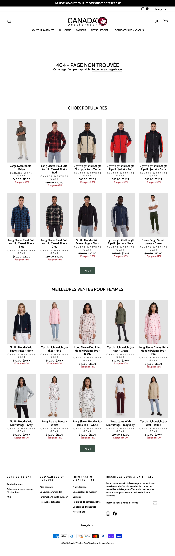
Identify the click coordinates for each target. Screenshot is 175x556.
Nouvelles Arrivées (42, 30)
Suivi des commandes (51, 491)
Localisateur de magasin (85, 491)
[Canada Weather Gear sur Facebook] (115, 514)
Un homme (65, 30)
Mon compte (46, 487)
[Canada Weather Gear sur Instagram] (108, 514)
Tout (87, 270)
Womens (81, 30)
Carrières (77, 496)
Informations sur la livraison (54, 496)
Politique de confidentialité (86, 501)
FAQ (9, 497)
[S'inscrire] (155, 503)
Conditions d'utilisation (85, 506)
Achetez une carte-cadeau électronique (20, 490)
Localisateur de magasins (128, 30)
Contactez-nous (15, 484)
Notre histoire (99, 30)
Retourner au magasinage (107, 69)
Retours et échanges (50, 501)
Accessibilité (79, 511)
